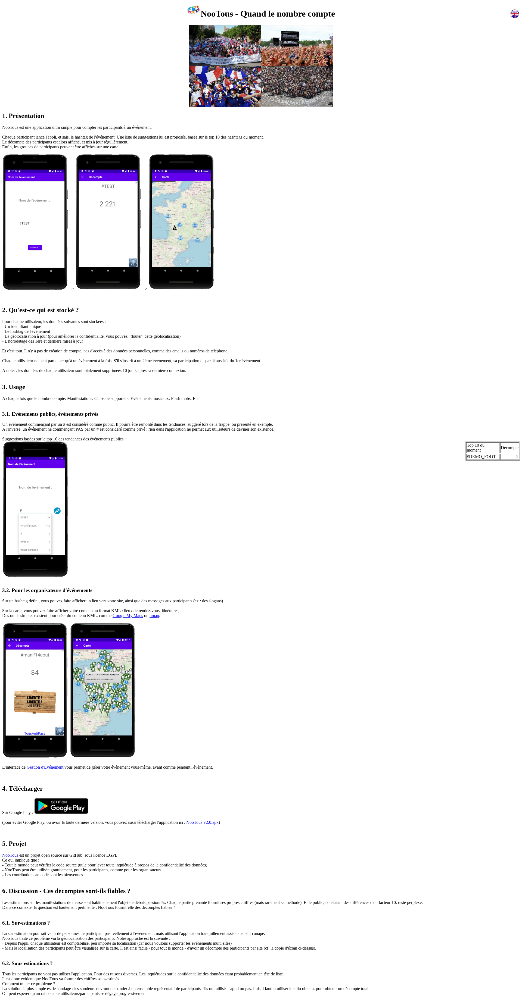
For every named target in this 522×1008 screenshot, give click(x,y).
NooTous (10, 855)
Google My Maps (128, 615)
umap (154, 615)
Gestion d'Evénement (45, 767)
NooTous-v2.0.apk (202, 822)
